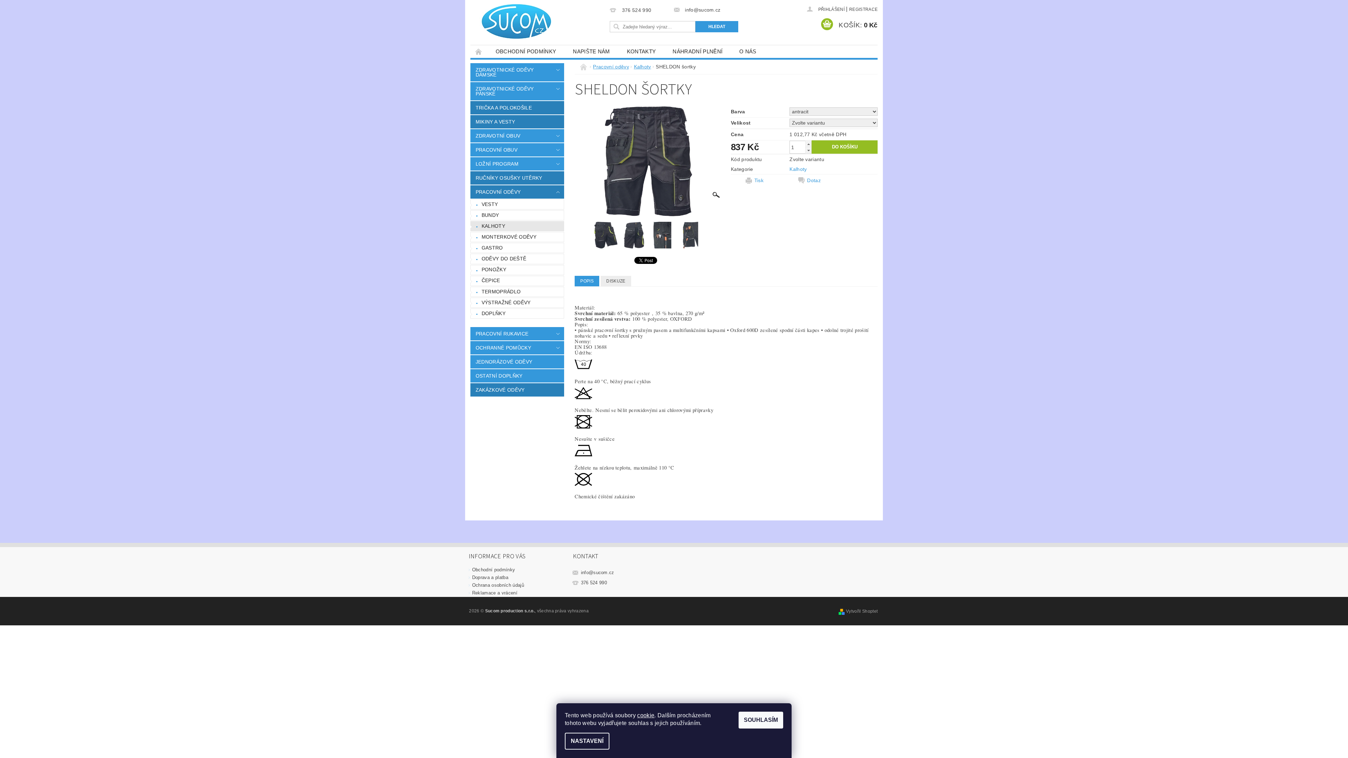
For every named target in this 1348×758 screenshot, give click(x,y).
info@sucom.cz (597, 572)
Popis (587, 281)
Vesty (490, 204)
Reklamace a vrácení (494, 593)
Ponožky (494, 269)
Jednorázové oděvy (504, 362)
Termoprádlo (501, 291)
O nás (747, 51)
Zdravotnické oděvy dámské (505, 72)
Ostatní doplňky (499, 376)
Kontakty (641, 51)
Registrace (863, 9)
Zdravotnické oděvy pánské (505, 91)
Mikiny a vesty (495, 122)
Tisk (759, 180)
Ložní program (497, 164)
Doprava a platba (490, 577)
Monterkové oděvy (509, 237)
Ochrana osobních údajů (498, 585)
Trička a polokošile (504, 108)
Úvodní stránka (478, 51)
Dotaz (814, 180)
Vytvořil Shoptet (862, 611)
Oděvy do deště (504, 258)
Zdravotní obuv (498, 136)
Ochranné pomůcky (503, 348)
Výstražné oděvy (506, 302)
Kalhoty (493, 226)
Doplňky (493, 313)
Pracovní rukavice (502, 334)
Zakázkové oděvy (500, 390)
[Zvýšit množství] (808, 144)
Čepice (491, 280)
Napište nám (591, 51)
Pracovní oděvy (498, 192)
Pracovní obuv (496, 150)
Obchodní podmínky (526, 51)
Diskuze (615, 281)
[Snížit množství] (808, 150)
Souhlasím (761, 720)
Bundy (490, 215)
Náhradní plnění (697, 51)
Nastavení (587, 741)
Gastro (492, 248)
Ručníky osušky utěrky (509, 178)
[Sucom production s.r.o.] (512, 21)
